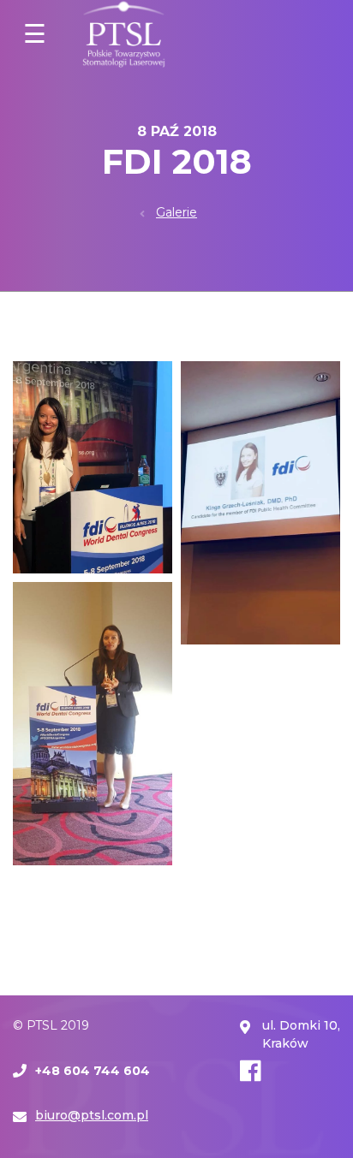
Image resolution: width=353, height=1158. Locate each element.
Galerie (176, 212)
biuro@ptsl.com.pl (91, 1115)
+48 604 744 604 (92, 1070)
